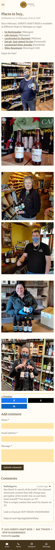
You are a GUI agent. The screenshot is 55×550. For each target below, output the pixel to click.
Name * (5, 420)
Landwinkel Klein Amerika (18, 44)
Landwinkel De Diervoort (17, 38)
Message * (6, 446)
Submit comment (12, 467)
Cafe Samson (11, 35)
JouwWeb (16, 536)
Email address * (9, 433)
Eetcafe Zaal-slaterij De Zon (19, 41)
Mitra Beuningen (13, 48)
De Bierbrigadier (13, 32)
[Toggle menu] (3, 4)
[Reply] (49, 486)
